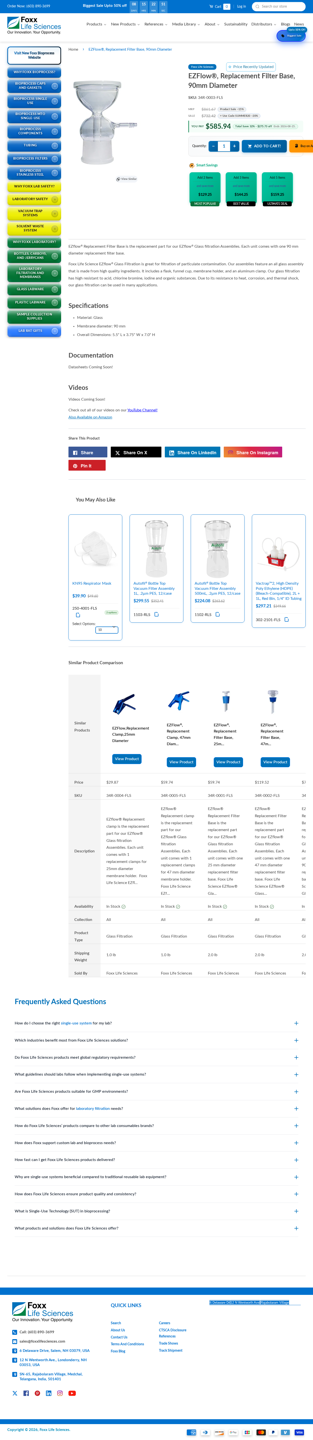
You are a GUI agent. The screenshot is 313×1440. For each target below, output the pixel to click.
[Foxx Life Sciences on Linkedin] (48, 1394)
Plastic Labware (30, 302)
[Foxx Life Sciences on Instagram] (60, 1394)
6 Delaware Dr (220, 1302)
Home (73, 49)
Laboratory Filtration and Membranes (30, 273)
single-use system (76, 1023)
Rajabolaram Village (275, 1302)
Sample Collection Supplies (34, 316)
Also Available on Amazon (90, 417)
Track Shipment (170, 1350)
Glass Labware (30, 289)
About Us (118, 1330)
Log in (241, 6)
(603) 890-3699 (38, 6)
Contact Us (119, 1337)
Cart (221, 7)
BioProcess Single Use (30, 101)
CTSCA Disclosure (172, 1330)
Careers (164, 1323)
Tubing (30, 145)
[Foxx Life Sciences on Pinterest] (37, 1394)
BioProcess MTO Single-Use (30, 116)
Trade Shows (168, 1343)
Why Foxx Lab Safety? (34, 186)
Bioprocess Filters (30, 158)
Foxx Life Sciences (54, 1430)
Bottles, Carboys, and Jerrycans (30, 256)
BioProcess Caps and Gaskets (30, 86)
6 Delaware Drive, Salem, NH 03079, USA (54, 1351)
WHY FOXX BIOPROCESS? (34, 72)
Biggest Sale (296, 33)
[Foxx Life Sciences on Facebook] (26, 1394)
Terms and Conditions (127, 1344)
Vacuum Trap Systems (30, 213)
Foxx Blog (118, 1351)
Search (116, 1323)
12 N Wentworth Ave (245, 1302)
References (167, 1336)
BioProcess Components (30, 131)
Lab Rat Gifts (30, 331)
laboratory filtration (93, 1109)
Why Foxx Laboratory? (34, 242)
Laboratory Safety (30, 199)
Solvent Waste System (30, 228)
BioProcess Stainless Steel (30, 173)
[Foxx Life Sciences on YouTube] (72, 1394)
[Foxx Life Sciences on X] (15, 1394)
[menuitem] (97, 24)
